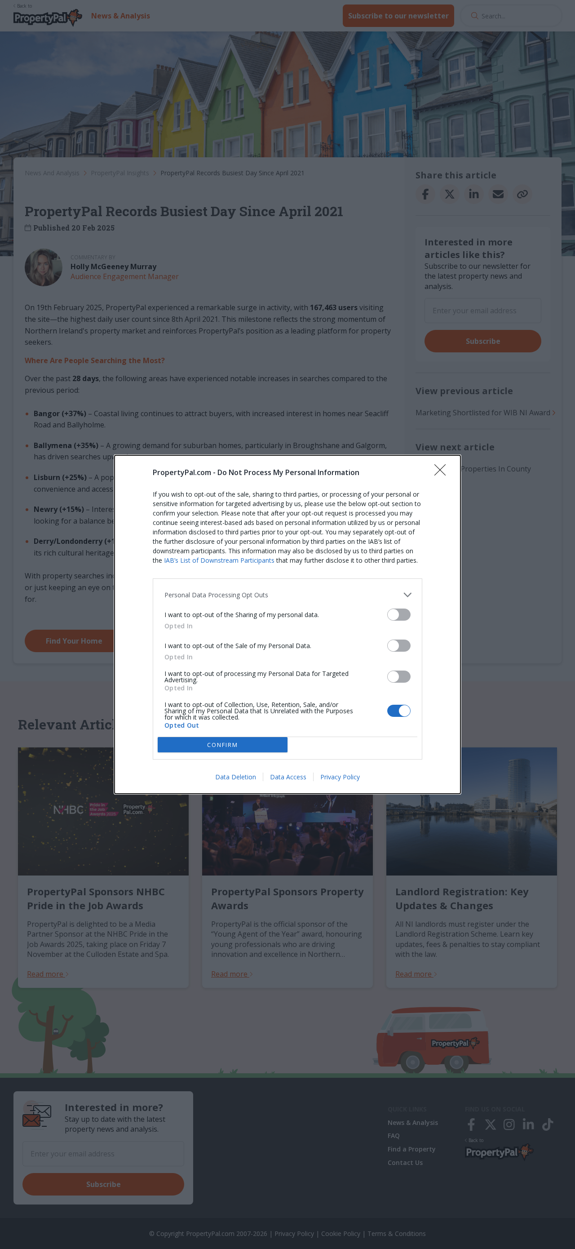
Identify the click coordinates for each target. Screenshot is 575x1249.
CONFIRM (222, 745)
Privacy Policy (340, 777)
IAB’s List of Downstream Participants (219, 560)
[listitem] (287, 595)
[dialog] (287, 624)
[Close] (442, 472)
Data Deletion (235, 777)
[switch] (399, 615)
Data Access (288, 777)
